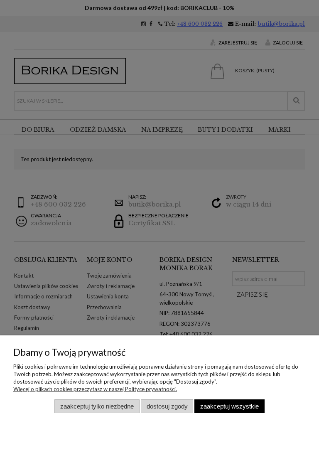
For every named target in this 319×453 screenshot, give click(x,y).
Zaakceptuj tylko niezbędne (97, 406)
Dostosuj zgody (167, 406)
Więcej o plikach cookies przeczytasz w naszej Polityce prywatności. (95, 389)
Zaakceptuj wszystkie (229, 406)
